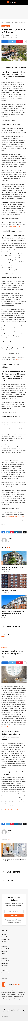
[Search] (26, 2)
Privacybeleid (10, 922)
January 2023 (4, 956)
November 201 (5, 972)
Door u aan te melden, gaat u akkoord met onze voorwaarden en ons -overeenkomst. (14, 920)
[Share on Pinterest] (19, 41)
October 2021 (4, 970)
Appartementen (5, 26)
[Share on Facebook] (5, 41)
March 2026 (4, 937)
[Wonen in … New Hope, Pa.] (14, 581)
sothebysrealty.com (15, 226)
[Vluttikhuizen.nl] (13, 2)
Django (8, 35)
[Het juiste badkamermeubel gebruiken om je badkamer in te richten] (14, 850)
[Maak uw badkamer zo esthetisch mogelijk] (14, 674)
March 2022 (4, 958)
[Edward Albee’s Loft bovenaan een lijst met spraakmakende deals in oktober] (14, 602)
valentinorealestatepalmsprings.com (15, 516)
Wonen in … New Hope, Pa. (10, 590)
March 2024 (4, 946)
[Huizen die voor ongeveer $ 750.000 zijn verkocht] (14, 558)
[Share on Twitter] (12, 41)
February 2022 (5, 960)
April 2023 (3, 953)
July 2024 (3, 941)
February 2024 (5, 949)
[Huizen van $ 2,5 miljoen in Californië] (14, 53)
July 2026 (3, 934)
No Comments (6, 37)
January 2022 (4, 963)
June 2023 (4, 951)
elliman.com (19, 359)
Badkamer (4, 647)
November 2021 (5, 968)
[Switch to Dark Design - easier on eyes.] (23, 2)
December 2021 (5, 965)
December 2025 (5, 939)
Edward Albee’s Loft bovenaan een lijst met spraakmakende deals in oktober (12, 613)
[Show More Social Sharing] (25, 41)
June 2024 (4, 944)
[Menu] (2, 2)
